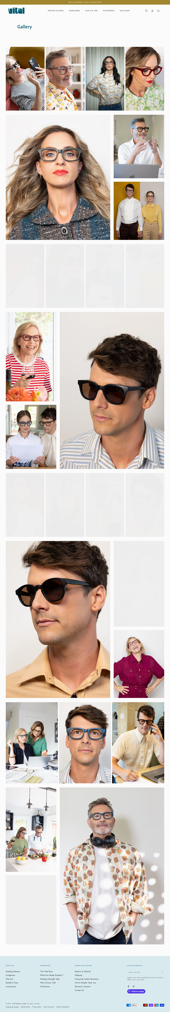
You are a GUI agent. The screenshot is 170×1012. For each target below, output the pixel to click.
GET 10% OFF (107, 521)
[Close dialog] (127, 475)
